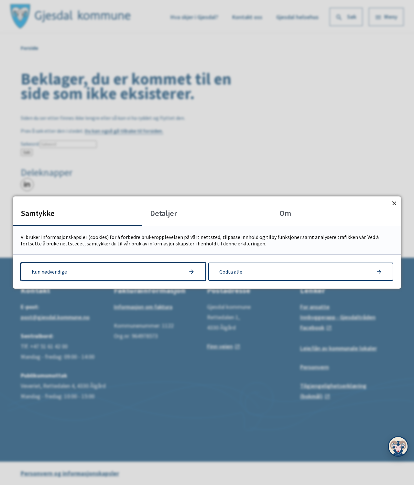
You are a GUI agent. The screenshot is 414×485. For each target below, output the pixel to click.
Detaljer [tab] (163, 213)
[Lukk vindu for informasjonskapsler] (394, 203)
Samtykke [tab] (38, 213)
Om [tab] (285, 213)
